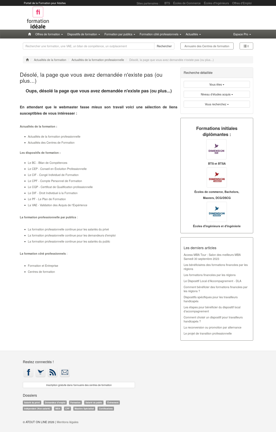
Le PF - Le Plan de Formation (47, 199)
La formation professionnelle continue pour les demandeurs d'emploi (72, 235)
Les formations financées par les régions (210, 275)
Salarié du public (93, 402)
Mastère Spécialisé (84, 408)
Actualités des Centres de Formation (51, 142)
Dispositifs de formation (82, 34)
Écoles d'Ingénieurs (216, 3)
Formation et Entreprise (43, 266)
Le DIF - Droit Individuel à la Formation (53, 193)
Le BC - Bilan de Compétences (47, 163)
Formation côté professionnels (159, 34)
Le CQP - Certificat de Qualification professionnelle (60, 187)
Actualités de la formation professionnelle (54, 136)
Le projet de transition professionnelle (208, 333)
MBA (57, 408)
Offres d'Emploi (242, 3)
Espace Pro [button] (241, 34)
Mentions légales (67, 422)
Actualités (192, 34)
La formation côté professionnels (43, 253)
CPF (67, 408)
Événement (113, 402)
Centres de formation (206, 46)
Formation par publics (118, 34)
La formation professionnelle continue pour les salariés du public (69, 241)
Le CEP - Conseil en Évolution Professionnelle (57, 169)
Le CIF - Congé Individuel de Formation (53, 175)
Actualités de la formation (37, 126)
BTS (167, 3)
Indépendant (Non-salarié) (37, 408)
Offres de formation (48, 34)
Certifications (106, 408)
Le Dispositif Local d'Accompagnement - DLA (212, 281)
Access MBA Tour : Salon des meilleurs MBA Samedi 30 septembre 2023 (212, 257)
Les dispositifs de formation (39, 153)
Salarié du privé (32, 402)
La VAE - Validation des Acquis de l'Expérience (57, 205)
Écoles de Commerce (187, 3)
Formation (75, 402)
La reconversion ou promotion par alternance (212, 327)
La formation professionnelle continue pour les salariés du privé (68, 229)
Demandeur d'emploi (55, 402)
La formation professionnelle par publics (48, 217)
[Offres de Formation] (29, 34)
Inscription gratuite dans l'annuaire (79, 385)
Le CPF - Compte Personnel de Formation (55, 181)
